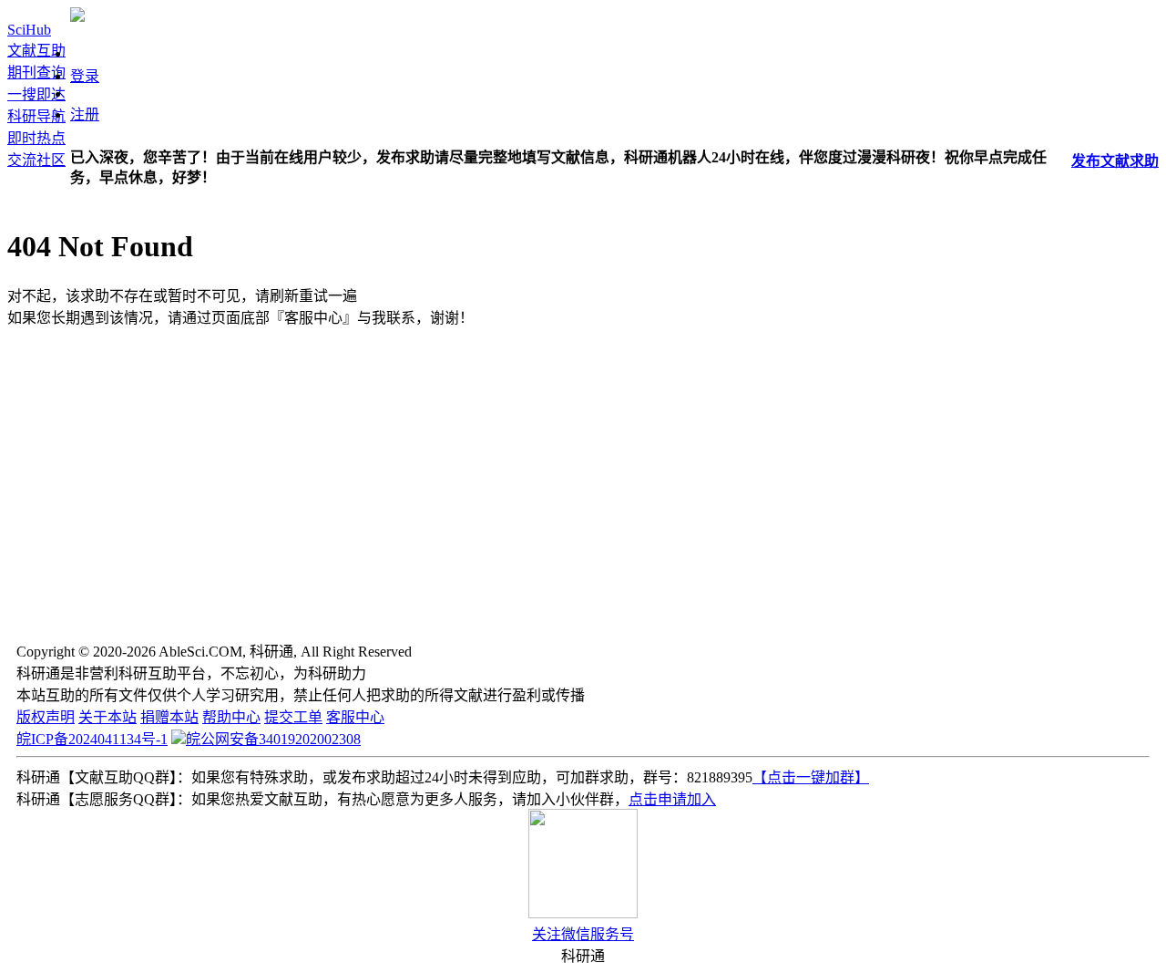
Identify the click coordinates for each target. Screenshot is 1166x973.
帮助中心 (231, 717)
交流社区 (36, 160)
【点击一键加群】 (810, 777)
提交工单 (293, 717)
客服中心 (355, 717)
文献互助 (36, 50)
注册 (84, 114)
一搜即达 (36, 94)
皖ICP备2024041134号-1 (92, 739)
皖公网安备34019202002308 (273, 739)
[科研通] (77, 17)
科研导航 (36, 116)
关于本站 (107, 717)
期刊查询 (36, 72)
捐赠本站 (169, 717)
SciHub (29, 29)
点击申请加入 (672, 799)
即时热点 (36, 138)
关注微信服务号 (583, 934)
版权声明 (45, 717)
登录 (84, 76)
